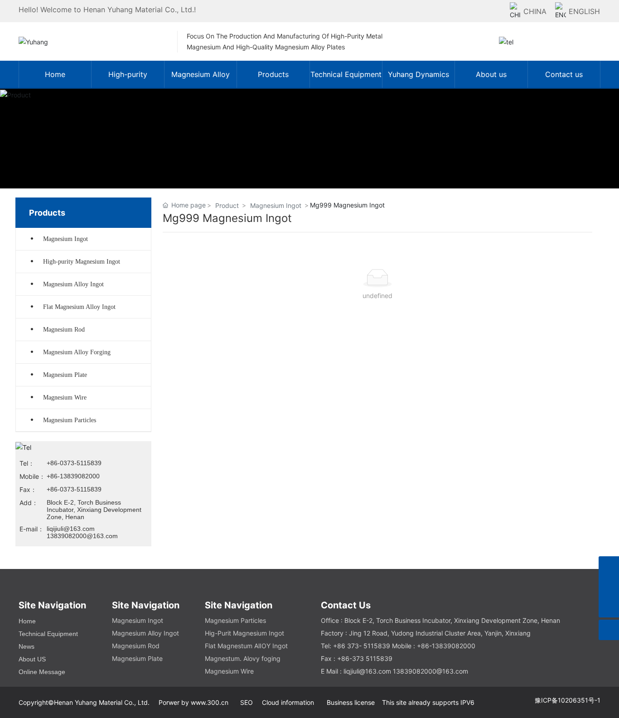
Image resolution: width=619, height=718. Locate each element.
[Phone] (609, 587)
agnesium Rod (138, 646)
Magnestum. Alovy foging (242, 658)
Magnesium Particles (69, 420)
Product (227, 205)
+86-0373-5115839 (74, 463)
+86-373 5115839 (364, 658)
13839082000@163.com (82, 536)
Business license (350, 702)
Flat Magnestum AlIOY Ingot (246, 646)
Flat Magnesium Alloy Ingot (79, 307)
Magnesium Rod (64, 329)
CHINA (534, 11)
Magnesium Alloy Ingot (73, 284)
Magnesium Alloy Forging (77, 352)
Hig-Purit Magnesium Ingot (244, 633)
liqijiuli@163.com (71, 528)
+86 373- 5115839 (361, 646)
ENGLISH (584, 11)
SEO (246, 702)
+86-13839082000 (73, 476)
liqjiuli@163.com (367, 671)
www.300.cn (212, 702)
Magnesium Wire (65, 397)
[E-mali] (609, 566)
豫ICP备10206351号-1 (567, 700)
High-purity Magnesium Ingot (81, 261)
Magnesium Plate (65, 374)
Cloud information (288, 702)
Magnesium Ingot (65, 239)
